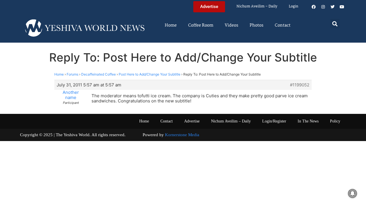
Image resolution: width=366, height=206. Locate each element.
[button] (335, 23)
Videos (231, 25)
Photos (256, 25)
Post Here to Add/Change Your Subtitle (149, 74)
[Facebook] (314, 7)
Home (171, 25)
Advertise (192, 121)
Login (293, 6)
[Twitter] (333, 7)
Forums (72, 74)
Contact (283, 25)
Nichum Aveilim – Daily (256, 6)
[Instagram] (323, 7)
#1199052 (299, 85)
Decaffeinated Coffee (98, 74)
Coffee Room (200, 25)
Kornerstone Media (182, 134)
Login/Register (274, 121)
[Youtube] (342, 7)
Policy (335, 121)
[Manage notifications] (352, 193)
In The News (308, 121)
